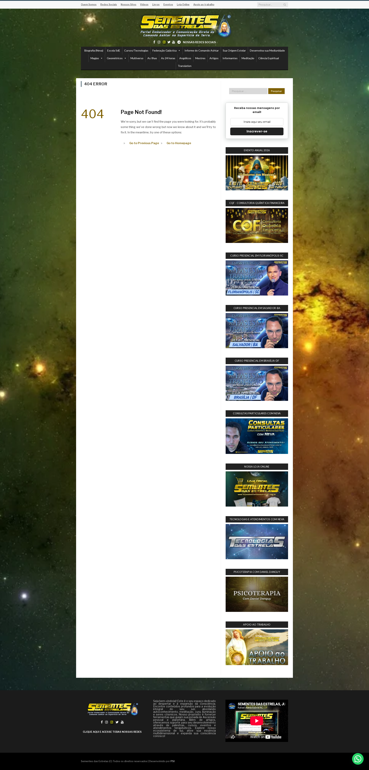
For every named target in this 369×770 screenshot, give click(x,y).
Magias (95, 58)
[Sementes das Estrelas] (184, 25)
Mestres (200, 58)
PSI (172, 761)
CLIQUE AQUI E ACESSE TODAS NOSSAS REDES (112, 731)
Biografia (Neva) (93, 50)
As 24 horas (168, 58)
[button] (358, 759)
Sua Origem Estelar (234, 50)
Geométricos (115, 58)
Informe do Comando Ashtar (201, 50)
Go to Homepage (179, 143)
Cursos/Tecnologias (136, 50)
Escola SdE (113, 50)
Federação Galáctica (164, 50)
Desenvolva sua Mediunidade (267, 50)
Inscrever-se (257, 131)
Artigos (214, 58)
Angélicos (185, 58)
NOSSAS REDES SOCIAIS (199, 42)
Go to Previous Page (144, 143)
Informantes (230, 58)
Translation (184, 65)
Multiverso (136, 58)
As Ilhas (152, 58)
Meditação (248, 58)
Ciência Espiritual (268, 58)
